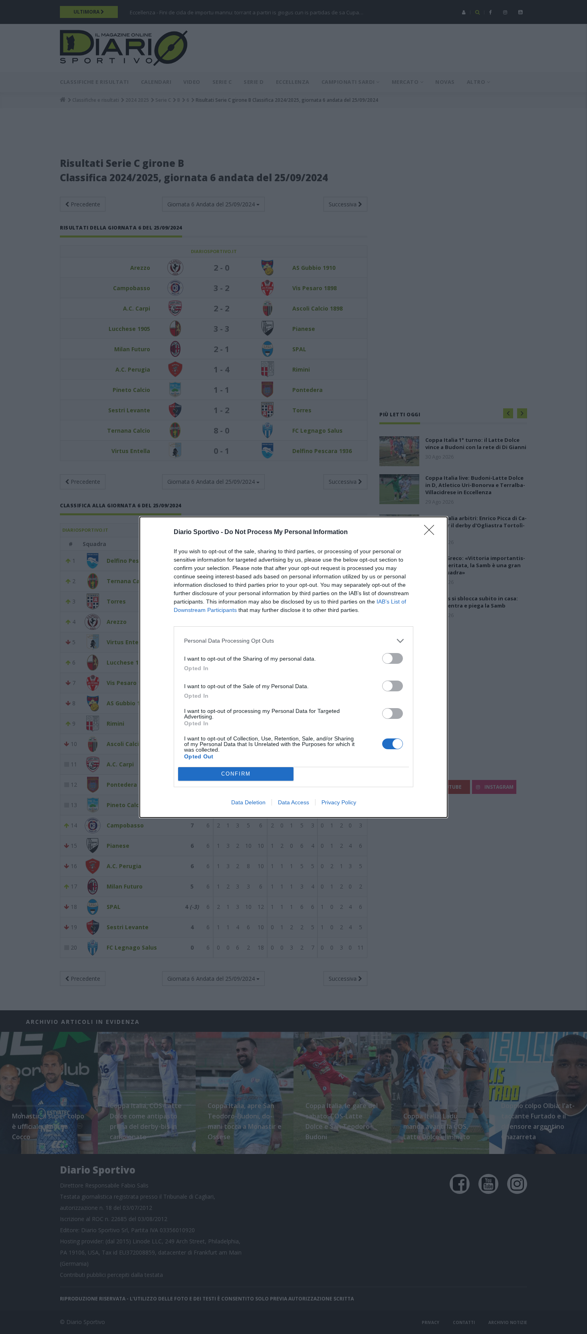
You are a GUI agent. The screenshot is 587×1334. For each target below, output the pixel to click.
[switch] (392, 658)
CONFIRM (236, 774)
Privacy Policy (338, 802)
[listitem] (293, 641)
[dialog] (293, 667)
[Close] (431, 532)
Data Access (293, 802)
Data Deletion (248, 802)
